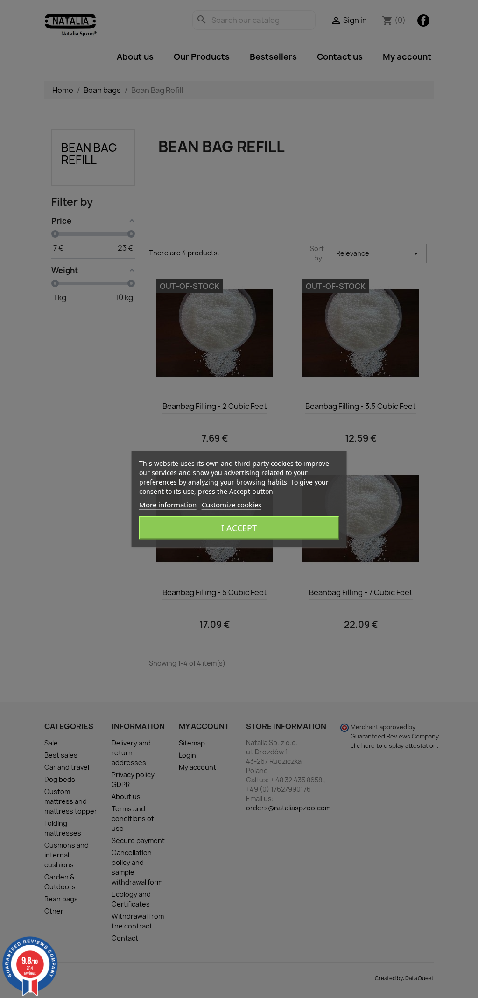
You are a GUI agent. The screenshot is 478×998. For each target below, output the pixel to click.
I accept (239, 528)
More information (168, 504)
